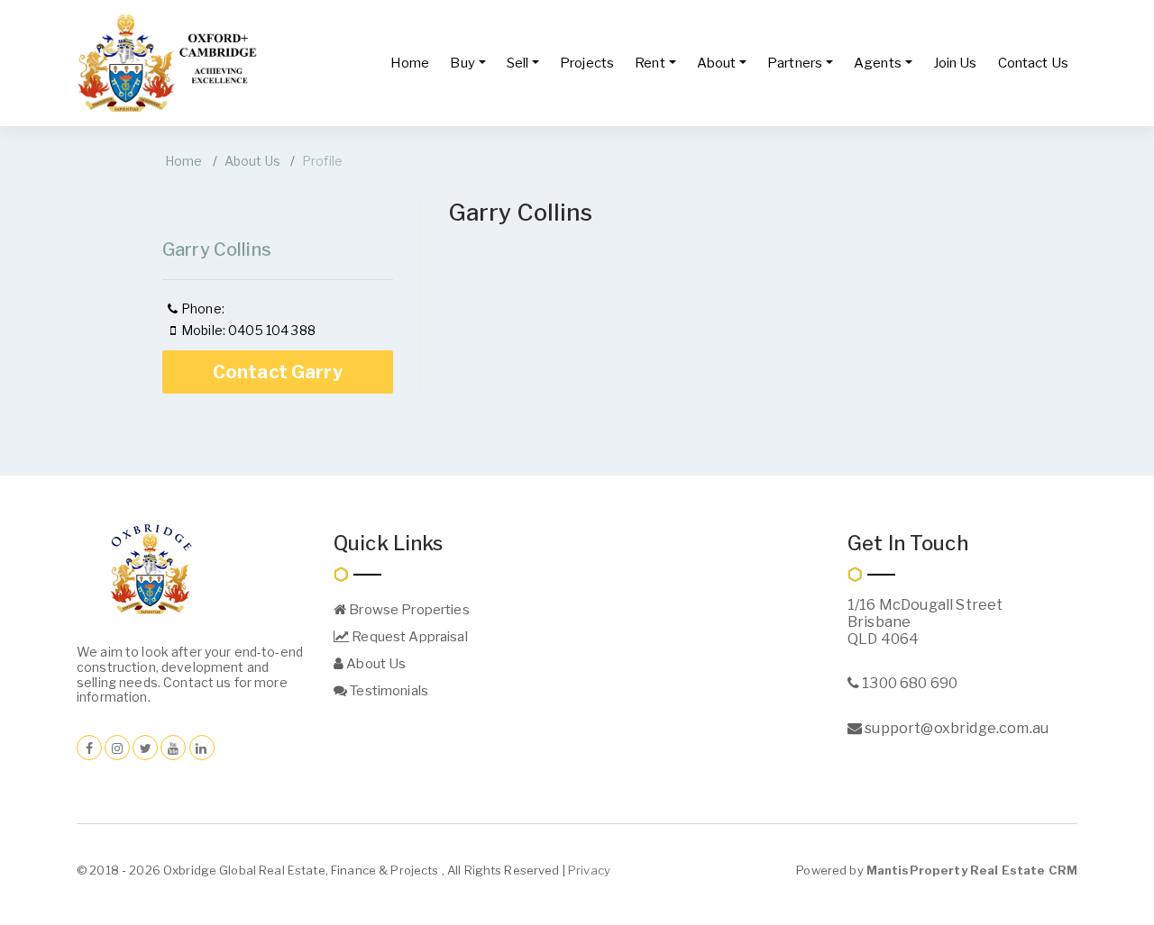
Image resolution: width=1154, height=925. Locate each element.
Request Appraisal (408, 637)
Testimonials (387, 691)
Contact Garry (278, 372)
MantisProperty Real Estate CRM (971, 870)
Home (410, 63)
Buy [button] (462, 63)
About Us (252, 160)
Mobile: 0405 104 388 (248, 330)
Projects (587, 63)
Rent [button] (650, 63)
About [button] (717, 63)
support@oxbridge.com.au (955, 728)
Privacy (589, 870)
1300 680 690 (908, 683)
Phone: (202, 308)
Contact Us (1033, 63)
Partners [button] (794, 63)
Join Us (955, 63)
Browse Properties (408, 610)
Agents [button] (878, 63)
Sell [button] (518, 63)
